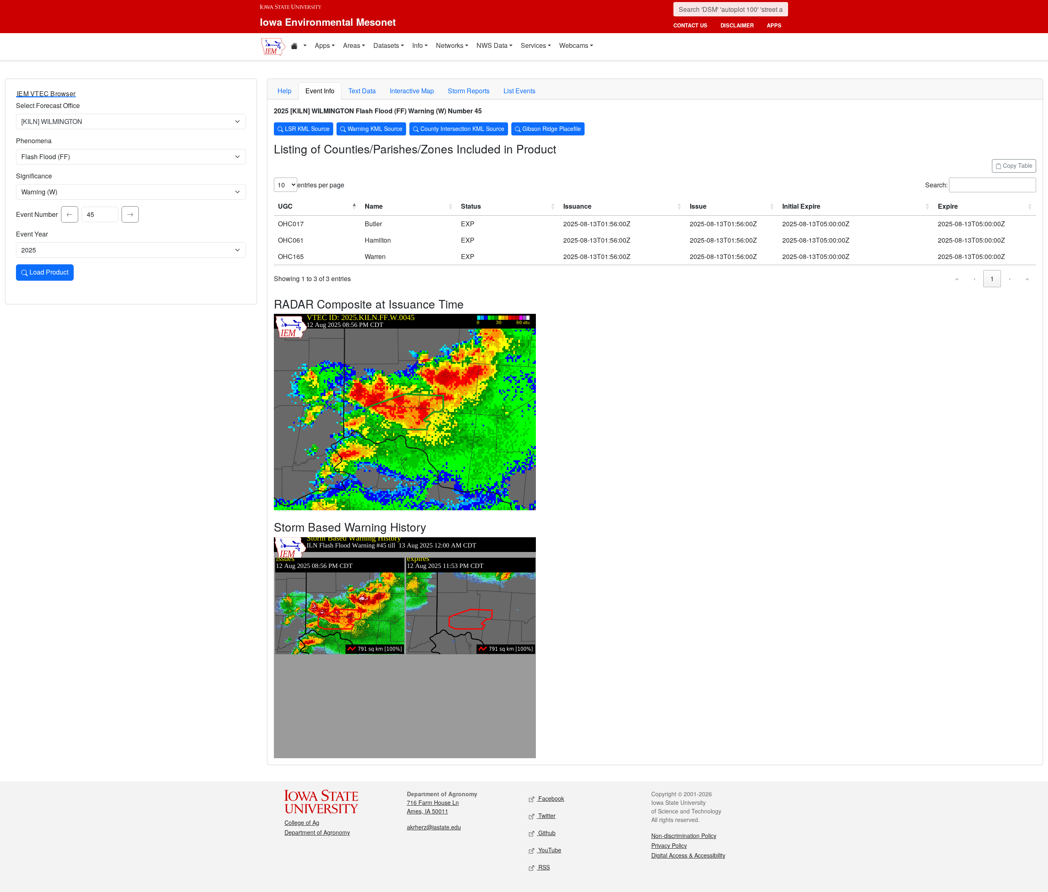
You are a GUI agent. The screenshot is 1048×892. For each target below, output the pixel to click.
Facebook (550, 798)
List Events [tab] (519, 90)
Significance (34, 175)
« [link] (957, 278)
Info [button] (417, 45)
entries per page (320, 184)
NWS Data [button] (492, 45)
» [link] (1027, 278)
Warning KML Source (374, 128)
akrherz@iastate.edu (434, 827)
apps (774, 25)
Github (546, 833)
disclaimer (737, 25)
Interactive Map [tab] (412, 90)
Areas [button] (351, 45)
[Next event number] (130, 214)
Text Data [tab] (362, 90)
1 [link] (992, 278)
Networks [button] (449, 45)
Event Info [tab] (319, 90)
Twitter (546, 815)
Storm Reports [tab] (469, 90)
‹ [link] (974, 278)
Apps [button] (322, 45)
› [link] (1010, 278)
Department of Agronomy (317, 832)
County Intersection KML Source (461, 128)
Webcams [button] (573, 45)
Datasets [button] (386, 45)
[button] (298, 46)
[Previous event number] (69, 214)
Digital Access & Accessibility (688, 855)
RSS (543, 867)
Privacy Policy (669, 845)
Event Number (37, 214)
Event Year (32, 234)
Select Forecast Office (48, 105)
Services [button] (533, 45)
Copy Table (1016, 165)
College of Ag (302, 822)
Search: (936, 184)
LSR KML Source (306, 128)
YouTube (549, 850)
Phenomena (34, 140)
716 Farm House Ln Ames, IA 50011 (433, 806)
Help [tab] (284, 90)
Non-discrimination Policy (683, 835)
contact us (690, 25)
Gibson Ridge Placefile (551, 128)
